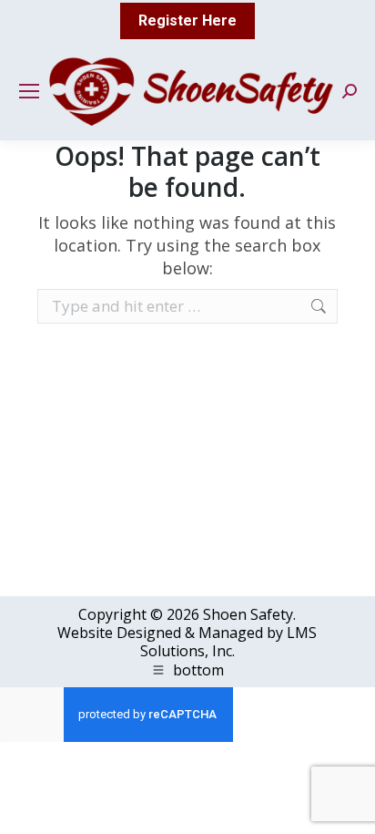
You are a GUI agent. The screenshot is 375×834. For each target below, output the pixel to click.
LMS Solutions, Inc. (229, 642)
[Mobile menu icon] (29, 91)
